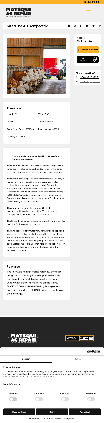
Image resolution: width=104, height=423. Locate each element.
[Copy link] (100, 26)
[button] (88, 49)
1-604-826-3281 (89, 77)
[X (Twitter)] (75, 26)
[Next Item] (59, 66)
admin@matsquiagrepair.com (90, 82)
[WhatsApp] (81, 26)
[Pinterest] (93, 26)
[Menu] (88, 12)
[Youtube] (93, 2)
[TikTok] (97, 2)
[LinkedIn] (87, 26)
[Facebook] (89, 2)
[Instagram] (85, 2)
